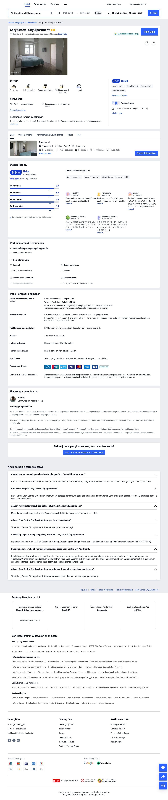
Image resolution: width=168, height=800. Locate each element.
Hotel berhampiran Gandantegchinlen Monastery (68, 662)
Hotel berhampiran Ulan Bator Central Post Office (117, 672)
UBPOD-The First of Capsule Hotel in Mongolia (107, 646)
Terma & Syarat (65, 737)
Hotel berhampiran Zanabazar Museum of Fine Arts (75, 672)
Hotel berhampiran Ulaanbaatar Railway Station (119, 677)
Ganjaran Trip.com (118, 729)
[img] (38, 56)
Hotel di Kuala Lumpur (21, 698)
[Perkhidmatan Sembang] (163, 785)
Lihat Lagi (14, 124)
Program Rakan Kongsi (120, 733)
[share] (163, 777)
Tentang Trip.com (66, 724)
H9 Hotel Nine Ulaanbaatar (59, 646)
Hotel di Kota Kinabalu (41, 698)
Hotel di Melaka (58, 698)
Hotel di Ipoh (87, 698)
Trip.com (83, 590)
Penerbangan (40, 4)
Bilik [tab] (12, 135)
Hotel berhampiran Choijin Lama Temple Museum (32, 672)
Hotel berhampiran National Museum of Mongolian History (113, 662)
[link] (114, 4)
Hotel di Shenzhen (88, 703)
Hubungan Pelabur (118, 724)
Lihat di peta (117, 113)
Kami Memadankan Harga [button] (128, 34)
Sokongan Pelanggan (16, 724)
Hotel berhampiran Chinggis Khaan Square (29, 667)
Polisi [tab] (70, 135)
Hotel (27, 4)
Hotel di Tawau (18, 703)
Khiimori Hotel (17, 652)
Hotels (92, 590)
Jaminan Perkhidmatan (17, 729)
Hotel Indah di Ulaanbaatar (107, 688)
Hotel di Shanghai (57, 703)
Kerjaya (62, 733)
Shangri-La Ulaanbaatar (34, 652)
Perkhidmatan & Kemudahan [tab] (49, 135)
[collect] (163, 768)
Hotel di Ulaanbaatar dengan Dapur (134, 688)
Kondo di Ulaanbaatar (39, 688)
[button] (65, 4)
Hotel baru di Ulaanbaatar (61, 688)
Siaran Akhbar (64, 729)
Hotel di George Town (123, 698)
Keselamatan (116, 742)
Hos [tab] (79, 135)
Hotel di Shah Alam (141, 698)
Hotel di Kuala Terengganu (37, 703)
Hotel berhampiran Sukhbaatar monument (29, 662)
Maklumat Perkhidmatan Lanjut (20, 733)
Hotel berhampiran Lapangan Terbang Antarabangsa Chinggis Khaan (70, 677)
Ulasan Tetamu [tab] (25, 135)
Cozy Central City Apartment (30, 30)
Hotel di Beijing (72, 703)
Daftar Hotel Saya (118, 737)
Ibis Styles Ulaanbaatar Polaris (140, 646)
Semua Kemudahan (18, 110)
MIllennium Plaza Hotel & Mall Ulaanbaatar (29, 646)
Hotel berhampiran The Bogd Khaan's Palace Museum (100, 667)
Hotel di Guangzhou (106, 703)
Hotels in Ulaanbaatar (124, 590)
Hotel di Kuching (73, 698)
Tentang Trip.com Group (69, 746)
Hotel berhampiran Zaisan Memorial (26, 677)
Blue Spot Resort (88, 652)
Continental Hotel (79, 646)
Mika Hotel (50, 652)
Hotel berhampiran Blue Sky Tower (62, 667)
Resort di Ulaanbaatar (20, 688)
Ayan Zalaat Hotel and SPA (68, 652)
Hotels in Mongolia (105, 590)
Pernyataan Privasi (66, 742)
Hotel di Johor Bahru (103, 698)
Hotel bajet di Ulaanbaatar (83, 688)
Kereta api (55, 4)
